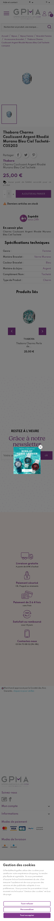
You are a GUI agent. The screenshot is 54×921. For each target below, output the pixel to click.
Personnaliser (27, 910)
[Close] (40, 447)
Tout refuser (27, 904)
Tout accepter (27, 915)
